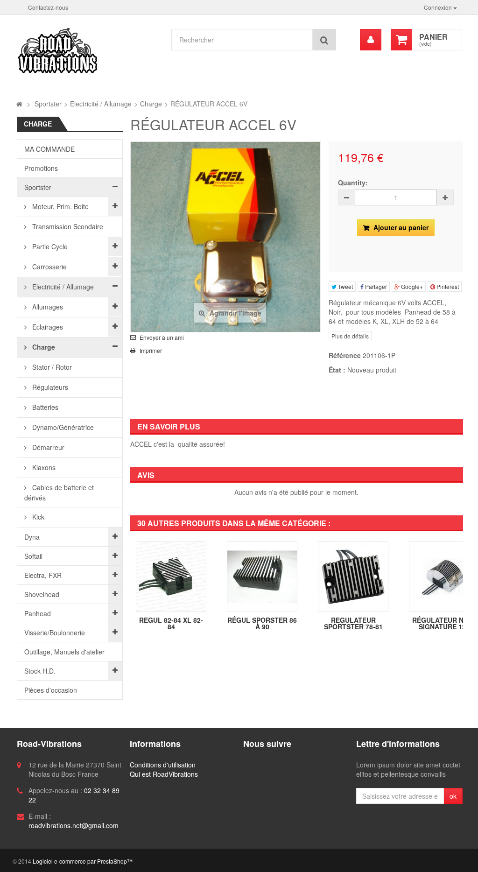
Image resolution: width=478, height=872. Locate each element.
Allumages (46, 306)
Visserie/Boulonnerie (54, 632)
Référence (345, 355)
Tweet (345, 286)
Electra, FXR (43, 575)
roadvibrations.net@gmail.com (73, 825)
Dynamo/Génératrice (62, 427)
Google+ (411, 286)
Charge (42, 347)
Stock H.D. (40, 670)
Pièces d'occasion (50, 690)
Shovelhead (41, 594)
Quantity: (353, 182)
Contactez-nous (48, 7)
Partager (375, 286)
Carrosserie (48, 266)
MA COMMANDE (49, 149)
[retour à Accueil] (19, 103)
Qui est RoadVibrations (164, 774)
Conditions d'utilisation (163, 764)
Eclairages (46, 326)
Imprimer (151, 350)
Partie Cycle (49, 246)
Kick (37, 516)
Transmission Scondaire (66, 226)
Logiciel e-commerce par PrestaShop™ (83, 861)
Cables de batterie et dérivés (59, 492)
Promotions (41, 168)
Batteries (44, 407)
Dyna (32, 536)
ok (453, 796)
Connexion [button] (438, 7)
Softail (33, 556)
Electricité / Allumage (62, 286)
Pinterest (447, 286)
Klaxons (43, 467)
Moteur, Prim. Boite (59, 206)
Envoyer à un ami (162, 337)
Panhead (37, 613)
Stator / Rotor (51, 367)
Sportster (37, 187)
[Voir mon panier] (401, 39)
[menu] (370, 39)
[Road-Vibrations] (89, 50)
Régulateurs (49, 387)
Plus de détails (350, 336)
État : (337, 369)
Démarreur (47, 447)
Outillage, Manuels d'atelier (64, 651)
